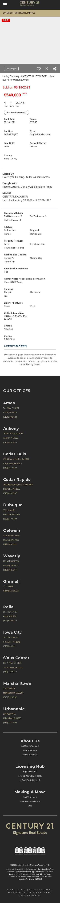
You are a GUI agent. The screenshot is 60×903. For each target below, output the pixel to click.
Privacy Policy (40, 890)
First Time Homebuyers (30, 801)
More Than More (30, 750)
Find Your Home (30, 797)
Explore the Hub (30, 771)
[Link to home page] (30, 5)
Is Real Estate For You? (30, 780)
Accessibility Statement (25, 892)
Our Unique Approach (30, 746)
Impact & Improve (30, 755)
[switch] (39, 69)
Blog (30, 806)
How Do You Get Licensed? (30, 776)
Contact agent (11, 69)
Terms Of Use (16, 890)
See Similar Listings (16, 112)
